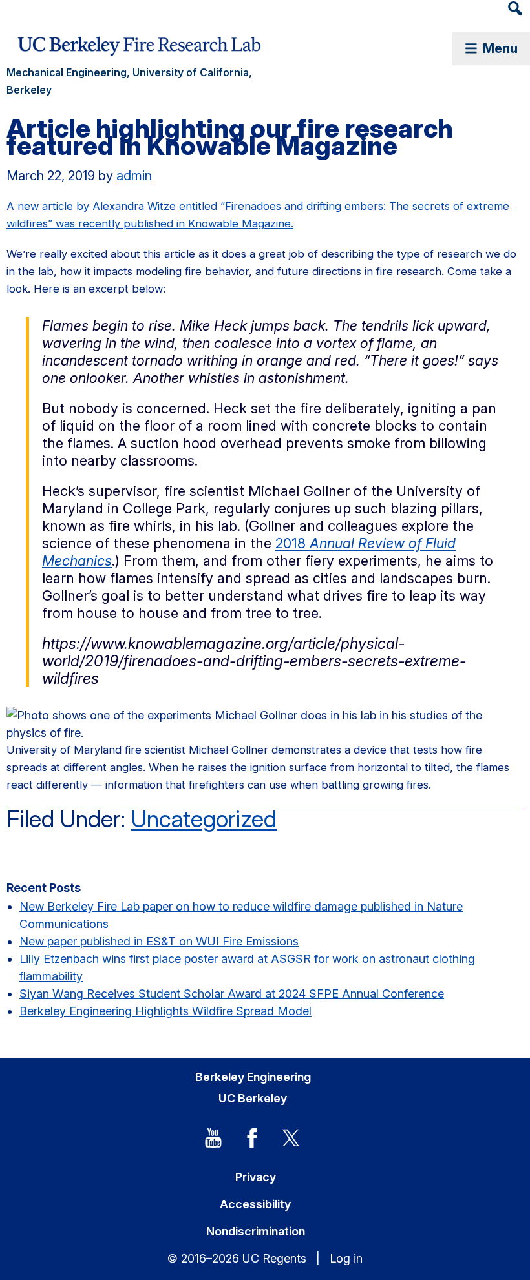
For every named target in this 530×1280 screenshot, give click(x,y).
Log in (346, 1258)
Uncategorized (204, 819)
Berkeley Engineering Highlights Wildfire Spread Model (165, 1011)
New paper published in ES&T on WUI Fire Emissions (159, 941)
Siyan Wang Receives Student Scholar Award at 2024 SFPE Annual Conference (231, 993)
